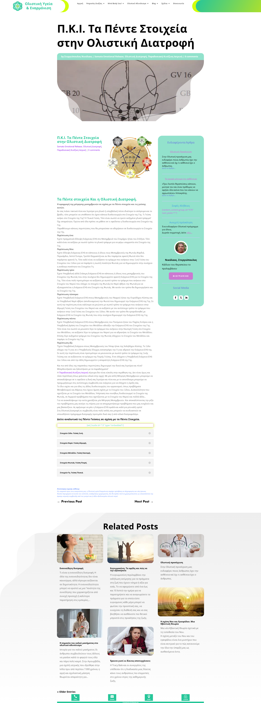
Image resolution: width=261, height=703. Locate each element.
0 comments (191, 56)
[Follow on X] (181, 297)
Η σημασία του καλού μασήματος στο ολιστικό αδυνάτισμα (79, 644)
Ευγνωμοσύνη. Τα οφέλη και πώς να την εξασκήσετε (128, 569)
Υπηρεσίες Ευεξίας (94, 3)
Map (148, 699)
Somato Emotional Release (109, 56)
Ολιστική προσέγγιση (172, 562)
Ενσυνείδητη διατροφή (71, 568)
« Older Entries (66, 691)
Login (185, 699)
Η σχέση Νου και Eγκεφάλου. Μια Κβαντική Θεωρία (178, 622)
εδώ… (189, 232)
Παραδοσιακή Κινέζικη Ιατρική (165, 56)
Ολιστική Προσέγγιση (181, 151)
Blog (154, 3)
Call (75, 699)
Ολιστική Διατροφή (136, 56)
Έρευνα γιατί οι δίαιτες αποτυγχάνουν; (130, 660)
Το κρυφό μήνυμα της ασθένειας (181, 178)
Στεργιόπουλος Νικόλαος (78, 56)
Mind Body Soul (115, 3)
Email (112, 699)
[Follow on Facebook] (175, 297)
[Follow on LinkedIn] (186, 297)
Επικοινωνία (178, 3)
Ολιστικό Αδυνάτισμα (136, 3)
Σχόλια (164, 3)
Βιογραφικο (181, 276)
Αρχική (80, 3)
